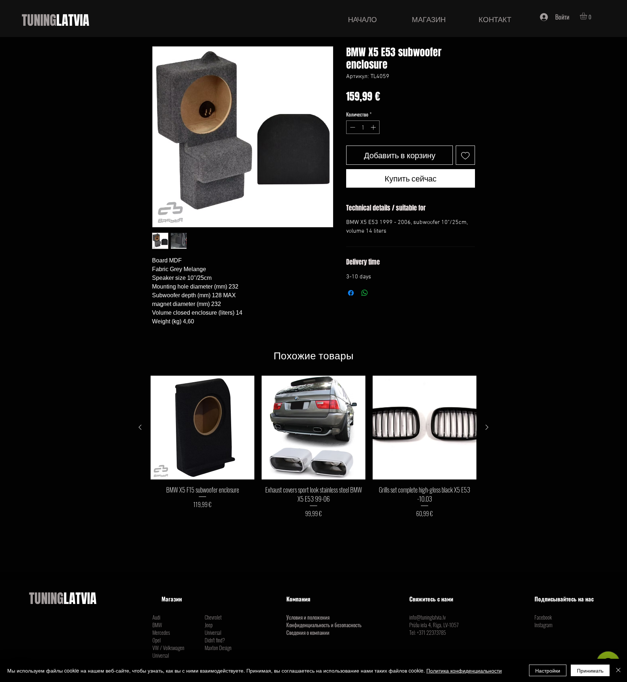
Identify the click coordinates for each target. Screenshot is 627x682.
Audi (156, 617)
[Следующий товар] (487, 427)
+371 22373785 (431, 632)
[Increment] (373, 127)
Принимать (590, 670)
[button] (587, 16)
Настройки (547, 670)
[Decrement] (351, 127)
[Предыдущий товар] (140, 427)
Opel (156, 640)
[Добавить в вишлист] (465, 155)
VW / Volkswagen (168, 648)
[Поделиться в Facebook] (351, 293)
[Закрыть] (618, 670)
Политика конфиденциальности (464, 670)
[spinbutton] (362, 127)
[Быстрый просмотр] (202, 427)
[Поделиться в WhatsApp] (364, 293)
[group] (313, 446)
